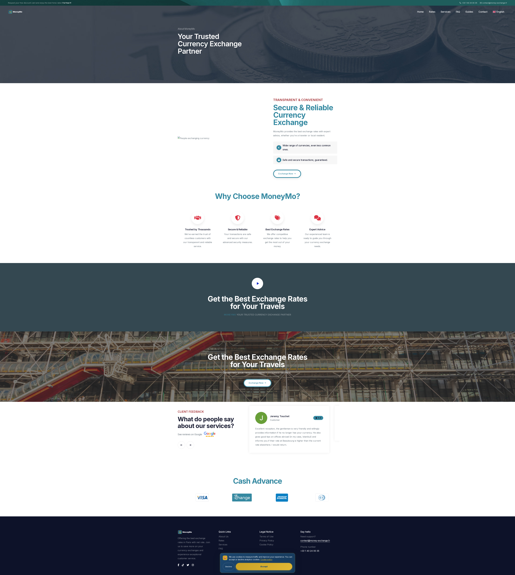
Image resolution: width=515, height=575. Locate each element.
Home (420, 11)
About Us (223, 536)
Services (445, 11)
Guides (469, 11)
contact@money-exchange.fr (494, 3)
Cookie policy (266, 560)
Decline (228, 566)
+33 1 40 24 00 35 (469, 3)
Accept (264, 566)
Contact (483, 11)
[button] (181, 445)
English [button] (500, 11)
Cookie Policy (266, 544)
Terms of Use (266, 536)
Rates (432, 11)
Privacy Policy (267, 540)
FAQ (458, 11)
